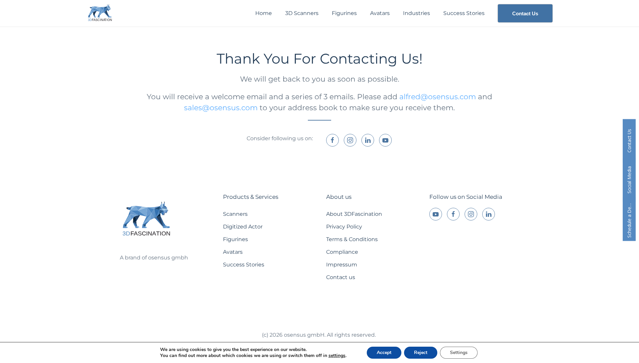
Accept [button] (384, 352)
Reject (420, 352)
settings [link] (336, 355)
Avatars (380, 13)
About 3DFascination (354, 214)
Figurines (344, 13)
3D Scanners (302, 13)
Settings (459, 352)
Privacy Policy (344, 226)
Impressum (341, 264)
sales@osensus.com (221, 107)
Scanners (235, 214)
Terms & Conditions (352, 239)
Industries (416, 13)
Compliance (342, 252)
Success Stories (464, 13)
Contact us (340, 277)
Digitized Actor (243, 226)
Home (263, 13)
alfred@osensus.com (437, 96)
